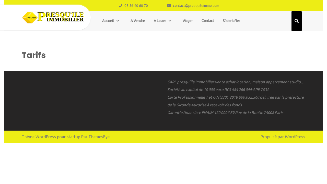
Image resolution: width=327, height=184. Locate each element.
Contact (208, 21)
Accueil (108, 21)
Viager (188, 21)
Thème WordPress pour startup (51, 136)
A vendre (138, 21)
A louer (160, 21)
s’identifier (231, 21)
